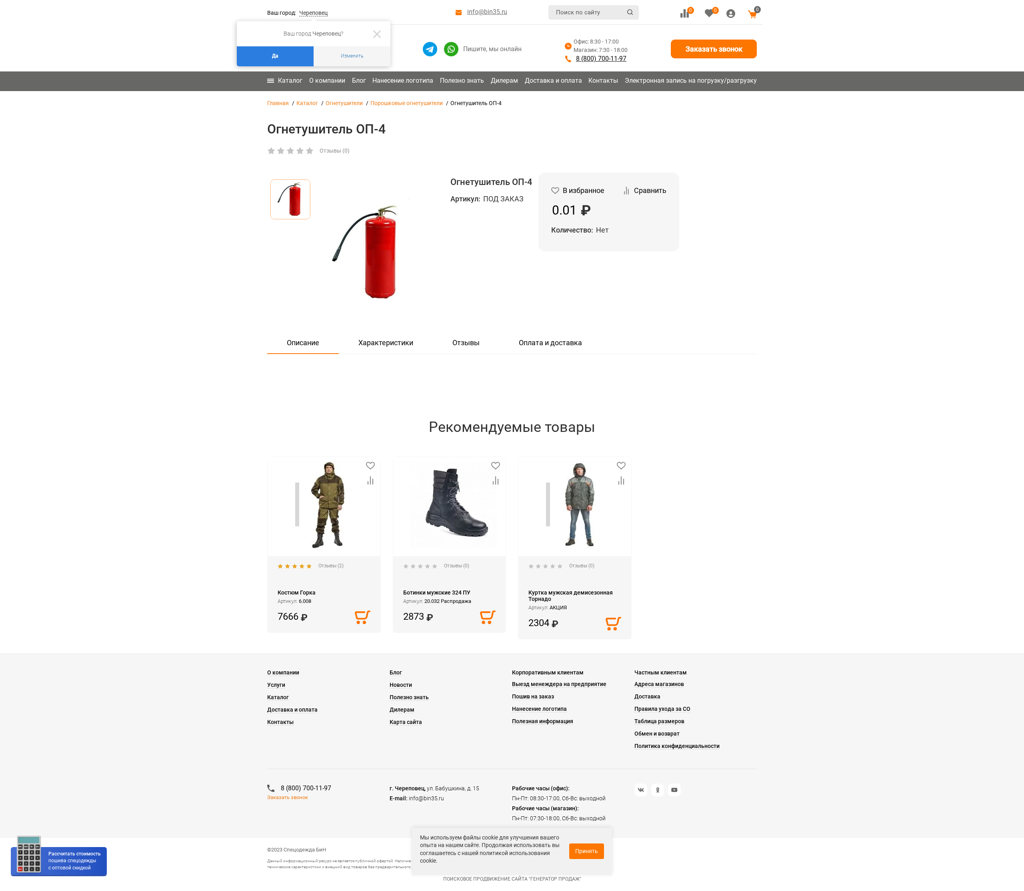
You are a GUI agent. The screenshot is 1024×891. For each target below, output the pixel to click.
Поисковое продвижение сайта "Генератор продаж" (512, 879)
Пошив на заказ (533, 696)
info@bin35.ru (487, 12)
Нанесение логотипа (402, 80)
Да (275, 56)
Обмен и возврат (657, 733)
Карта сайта (406, 722)
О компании (327, 80)
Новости (401, 685)
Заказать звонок (714, 49)
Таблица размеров (659, 721)
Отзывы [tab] (466, 342)
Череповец (313, 13)
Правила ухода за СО (662, 709)
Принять (586, 851)
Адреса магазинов (659, 684)
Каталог (290, 80)
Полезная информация (542, 721)
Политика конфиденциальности (677, 746)
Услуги (276, 685)
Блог (359, 80)
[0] (684, 13)
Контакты (603, 80)
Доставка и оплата (553, 80)
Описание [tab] (303, 342)
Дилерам (504, 80)
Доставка (647, 696)
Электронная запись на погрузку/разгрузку (691, 80)
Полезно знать (462, 80)
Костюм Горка (297, 592)
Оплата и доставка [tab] (550, 342)
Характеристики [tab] (385, 342)
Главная (278, 103)
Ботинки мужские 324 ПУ (436, 592)
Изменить (352, 56)
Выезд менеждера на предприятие (559, 684)
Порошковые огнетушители (406, 103)
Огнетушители (344, 103)
